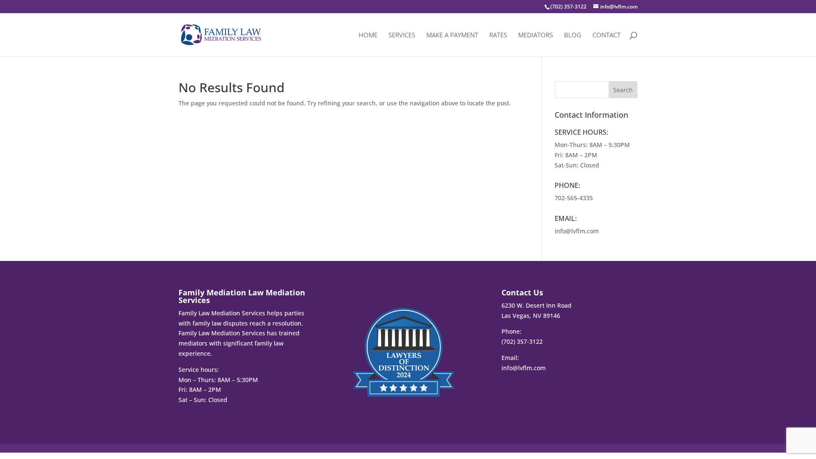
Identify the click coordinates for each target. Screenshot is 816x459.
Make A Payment (452, 35)
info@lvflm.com (577, 231)
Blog (572, 35)
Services (401, 35)
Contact (606, 35)
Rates (498, 35)
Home (368, 35)
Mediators (535, 35)
